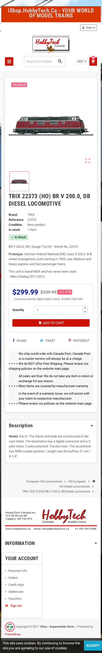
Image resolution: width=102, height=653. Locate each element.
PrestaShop (13, 634)
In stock (14, 230)
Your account (22, 558)
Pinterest (81, 341)
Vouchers (15, 598)
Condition (15, 225)
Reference (16, 220)
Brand (13, 215)
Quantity (18, 310)
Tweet (49, 341)
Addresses (16, 592)
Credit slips (16, 585)
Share (21, 341)
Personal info (17, 571)
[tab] (51, 425)
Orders (13, 578)
